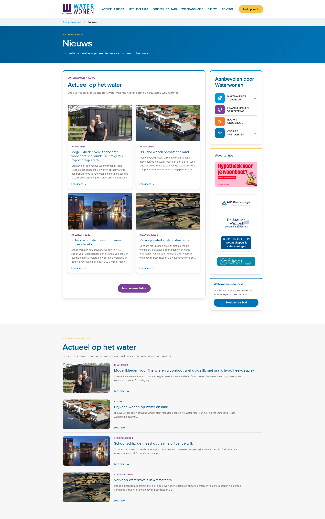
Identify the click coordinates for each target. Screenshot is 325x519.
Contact (227, 9)
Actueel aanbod (113, 9)
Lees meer (79, 184)
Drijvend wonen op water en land (164, 152)
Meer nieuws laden (134, 288)
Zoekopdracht (251, 9)
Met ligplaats (138, 9)
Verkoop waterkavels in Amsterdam (165, 240)
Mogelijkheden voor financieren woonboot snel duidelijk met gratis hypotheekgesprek (97, 156)
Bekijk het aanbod (236, 302)
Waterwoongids (192, 9)
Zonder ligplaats (165, 9)
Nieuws (212, 9)
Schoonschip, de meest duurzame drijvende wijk (153, 443)
